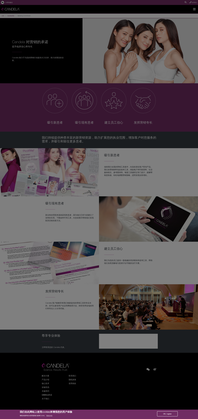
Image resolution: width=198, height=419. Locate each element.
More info (49, 416)
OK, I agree (167, 414)
